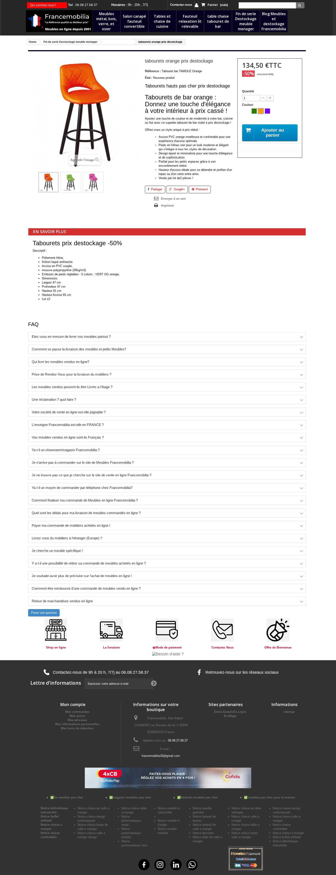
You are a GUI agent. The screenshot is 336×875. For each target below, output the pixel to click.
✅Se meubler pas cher (66, 797)
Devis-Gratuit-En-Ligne (230, 712)
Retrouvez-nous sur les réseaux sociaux (241, 672)
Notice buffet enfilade (287, 837)
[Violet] (267, 111)
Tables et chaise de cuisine (162, 21)
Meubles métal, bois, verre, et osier (106, 21)
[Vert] (254, 111)
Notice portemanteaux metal (131, 820)
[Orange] (260, 111)
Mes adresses (77, 720)
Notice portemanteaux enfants (131, 833)
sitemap (289, 712)
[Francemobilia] (59, 20)
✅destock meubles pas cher (197, 797)
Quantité (248, 91)
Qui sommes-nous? (43, 5)
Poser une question (44, 612)
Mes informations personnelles (77, 724)
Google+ (179, 189)
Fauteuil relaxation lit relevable (190, 21)
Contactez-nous (181, 4)
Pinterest (201, 189)
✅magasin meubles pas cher (130, 797)
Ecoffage (230, 716)
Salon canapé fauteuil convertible (134, 21)
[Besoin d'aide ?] (168, 653)
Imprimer (167, 205)
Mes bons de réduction (77, 728)
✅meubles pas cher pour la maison (269, 797)
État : (148, 77)
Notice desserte (203, 833)
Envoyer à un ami (173, 198)
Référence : (153, 71)
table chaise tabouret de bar (218, 21)
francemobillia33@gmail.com (161, 756)
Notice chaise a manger (288, 833)
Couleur (248, 104)
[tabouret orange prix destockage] (48, 182)
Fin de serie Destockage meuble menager (245, 21)
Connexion (196, 5)
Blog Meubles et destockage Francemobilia (273, 21)
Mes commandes (77, 712)
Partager (156, 189)
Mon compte (72, 704)
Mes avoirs (77, 716)
